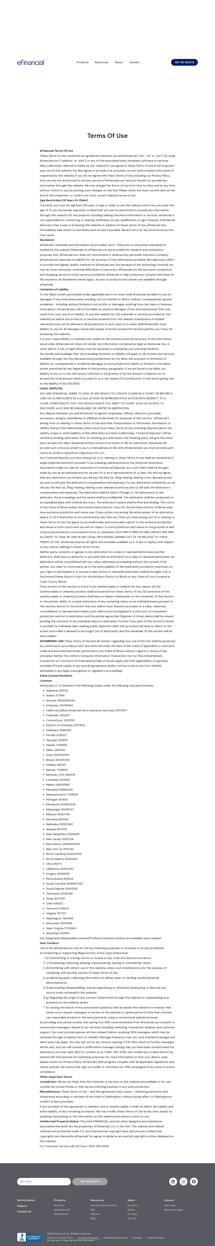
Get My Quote (26, 1200)
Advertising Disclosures (115, 1237)
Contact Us (24, 1211)
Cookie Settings (155, 1237)
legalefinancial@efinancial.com (84, 453)
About (119, 62)
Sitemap (137, 1237)
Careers (134, 62)
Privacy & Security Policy (60, 1237)
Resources (101, 62)
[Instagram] (183, 1181)
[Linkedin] (173, 1181)
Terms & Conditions (88, 1237)
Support (22, 1205)
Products (83, 62)
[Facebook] (194, 1181)
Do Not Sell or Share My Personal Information (70, 1240)
